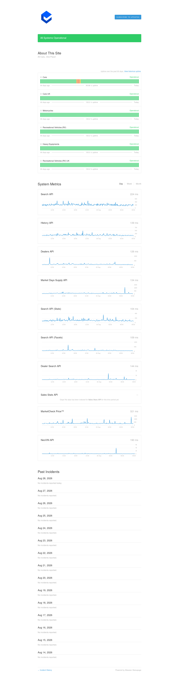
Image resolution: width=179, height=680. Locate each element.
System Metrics (49, 183)
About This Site (49, 52)
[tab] (40, 81)
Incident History (45, 670)
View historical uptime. (132, 71)
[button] (128, 17)
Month (138, 183)
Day (121, 183)
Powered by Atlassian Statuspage (128, 670)
